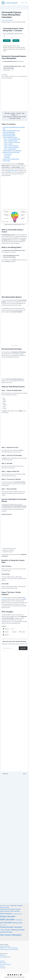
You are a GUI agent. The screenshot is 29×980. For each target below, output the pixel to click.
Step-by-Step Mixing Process (10, 137)
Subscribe (23, 648)
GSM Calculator (7, 919)
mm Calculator (6, 923)
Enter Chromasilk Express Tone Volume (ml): (13, 33)
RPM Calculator (17, 923)
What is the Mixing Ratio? (9, 132)
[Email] (16, 974)
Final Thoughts (6, 160)
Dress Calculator (6, 913)
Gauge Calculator (7, 916)
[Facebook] (8, 974)
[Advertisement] (14, 95)
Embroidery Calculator (17, 913)
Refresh (16, 40)
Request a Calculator (5, 946)
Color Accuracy (8, 154)
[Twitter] (12, 974)
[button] (22, 3)
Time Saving (7, 155)
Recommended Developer (9, 135)
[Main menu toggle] (26, 2)
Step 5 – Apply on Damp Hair (11, 145)
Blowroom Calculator (17, 905)
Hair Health (7, 157)
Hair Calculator (18, 919)
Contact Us (2, 967)
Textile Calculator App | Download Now (9, 949)
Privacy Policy (3, 962)
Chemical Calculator (4, 907)
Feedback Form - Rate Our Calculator (9, 947)
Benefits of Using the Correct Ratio (11, 152)
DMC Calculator (15, 911)
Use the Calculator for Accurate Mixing (12, 150)
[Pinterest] (14, 974)
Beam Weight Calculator (5, 905)
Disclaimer (2, 961)
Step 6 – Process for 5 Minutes (11, 147)
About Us (2, 966)
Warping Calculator (18, 930)
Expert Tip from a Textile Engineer (11, 159)
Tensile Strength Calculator (11, 927)
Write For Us (3, 955)
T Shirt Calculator (5, 930)
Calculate (6, 40)
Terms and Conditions (5, 964)
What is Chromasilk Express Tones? (11, 130)
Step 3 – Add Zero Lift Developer (12, 142)
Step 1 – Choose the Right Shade (12, 139)
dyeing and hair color (12, 170)
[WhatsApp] (18, 974)
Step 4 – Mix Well (8, 144)
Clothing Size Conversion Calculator (10, 909)
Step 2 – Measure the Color (10, 140)
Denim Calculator (5, 911)
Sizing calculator (3, 924)
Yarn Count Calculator (10, 935)
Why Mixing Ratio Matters (9, 134)
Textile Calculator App (5, 957)
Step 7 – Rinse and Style (10, 149)
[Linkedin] (10, 974)
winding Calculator (6, 932)
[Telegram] (20, 974)
